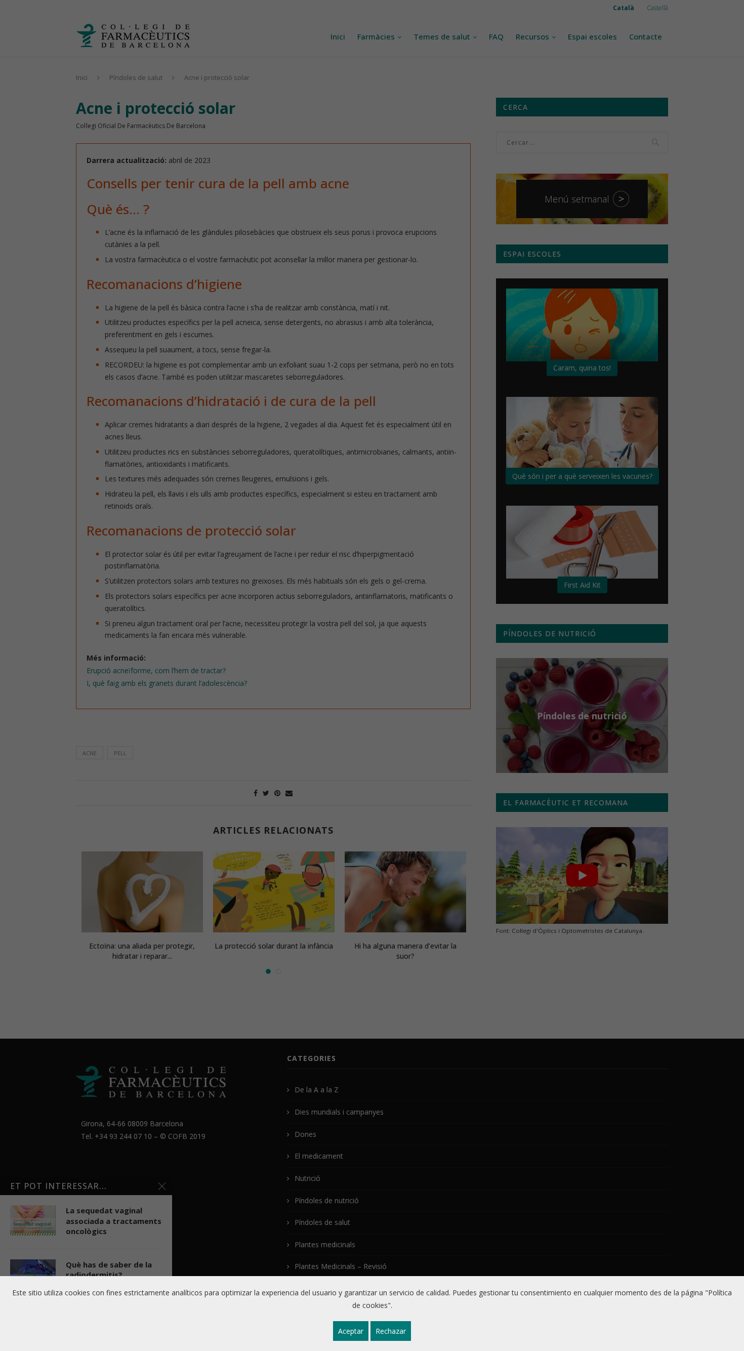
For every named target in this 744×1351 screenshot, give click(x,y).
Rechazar (391, 1331)
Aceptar (350, 1331)
